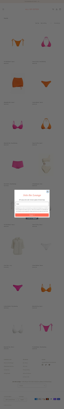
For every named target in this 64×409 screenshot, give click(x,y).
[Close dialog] (47, 191)
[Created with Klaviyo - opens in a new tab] (32, 218)
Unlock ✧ (32, 215)
